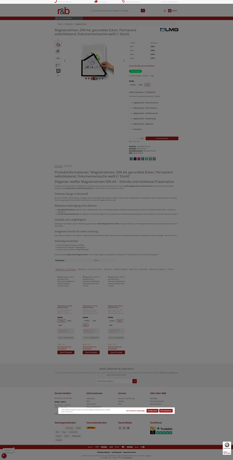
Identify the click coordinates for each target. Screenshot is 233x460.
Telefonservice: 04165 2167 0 (64, 2)
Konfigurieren (152, 411)
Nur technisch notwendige (135, 411)
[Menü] (230, 443)
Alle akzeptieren (165, 411)
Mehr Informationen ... (67, 412)
